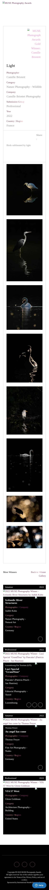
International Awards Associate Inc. (29, 882)
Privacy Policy (31, 877)
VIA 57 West (12, 791)
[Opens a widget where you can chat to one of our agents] (39, 885)
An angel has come (15, 731)
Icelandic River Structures (13, 601)
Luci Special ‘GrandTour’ (12, 670)
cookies (24, 880)
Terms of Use (21, 877)
